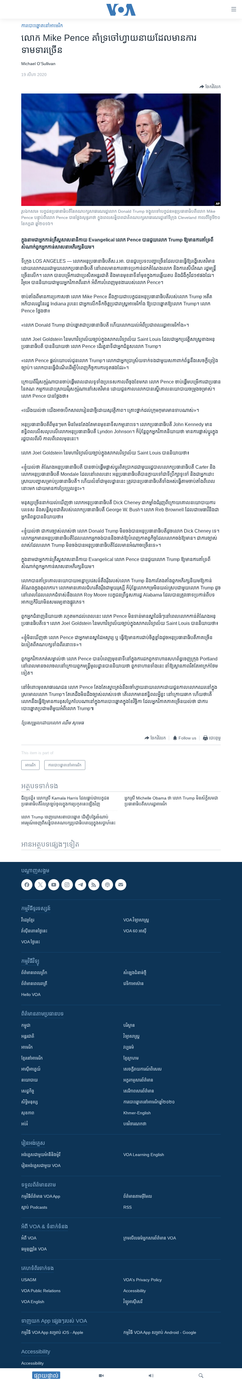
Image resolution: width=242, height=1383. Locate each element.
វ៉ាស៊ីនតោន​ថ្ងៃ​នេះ (34, 931)
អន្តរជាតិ (27, 1036)
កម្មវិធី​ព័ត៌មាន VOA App (40, 1196)
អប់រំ (24, 1123)
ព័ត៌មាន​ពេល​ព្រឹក (34, 972)
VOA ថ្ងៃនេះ (30, 941)
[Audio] (151, 1375)
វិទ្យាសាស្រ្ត (131, 1036)
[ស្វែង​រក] (201, 1375)
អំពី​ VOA (28, 1238)
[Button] (210, 86)
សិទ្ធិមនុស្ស (29, 1102)
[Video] (101, 1375)
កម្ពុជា (25, 1025)
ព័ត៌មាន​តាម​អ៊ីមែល (137, 1196)
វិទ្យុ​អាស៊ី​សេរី (132, 1301)
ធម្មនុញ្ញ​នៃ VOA (34, 1249)
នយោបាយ (29, 1080)
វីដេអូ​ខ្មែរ (27, 920)
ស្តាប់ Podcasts (34, 1207)
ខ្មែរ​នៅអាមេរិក (32, 1058)
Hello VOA (30, 994)
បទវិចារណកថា (134, 1123)
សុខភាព (27, 1112)
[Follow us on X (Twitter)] (40, 884)
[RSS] (93, 884)
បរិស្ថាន (129, 1025)
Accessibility (134, 1290)
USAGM (28, 1279)
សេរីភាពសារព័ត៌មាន (138, 1091)
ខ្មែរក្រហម (131, 1058)
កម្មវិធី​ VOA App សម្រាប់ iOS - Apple (52, 1332)
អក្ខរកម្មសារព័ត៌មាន (138, 1080)
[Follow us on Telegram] (80, 884)
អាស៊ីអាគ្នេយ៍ (30, 1069)
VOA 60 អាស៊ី (134, 931)
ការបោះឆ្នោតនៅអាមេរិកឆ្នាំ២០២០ (149, 1102)
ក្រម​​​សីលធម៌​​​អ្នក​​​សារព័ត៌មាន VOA (149, 1238)
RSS (127, 1207)
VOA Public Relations (40, 1290)
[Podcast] (107, 884)
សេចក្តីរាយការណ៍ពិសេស (142, 1069)
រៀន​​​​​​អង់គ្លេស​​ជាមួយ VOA (40, 1165)
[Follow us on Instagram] (67, 884)
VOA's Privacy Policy (142, 1279)
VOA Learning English (143, 1154)
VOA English (32, 1301)
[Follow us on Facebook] (26, 884)
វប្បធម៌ (128, 1047)
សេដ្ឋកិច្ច (27, 1091)
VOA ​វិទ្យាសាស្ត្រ (136, 920)
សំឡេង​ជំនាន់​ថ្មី (134, 972)
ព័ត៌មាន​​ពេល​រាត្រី (34, 983)
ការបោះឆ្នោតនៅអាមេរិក (42, 25)
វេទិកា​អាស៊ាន (133, 983)
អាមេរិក (27, 1047)
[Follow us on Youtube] (53, 884)
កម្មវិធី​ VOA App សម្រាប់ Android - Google (159, 1332)
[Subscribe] (120, 884)
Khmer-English (137, 1112)
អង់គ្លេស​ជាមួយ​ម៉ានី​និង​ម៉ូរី (40, 1154)
